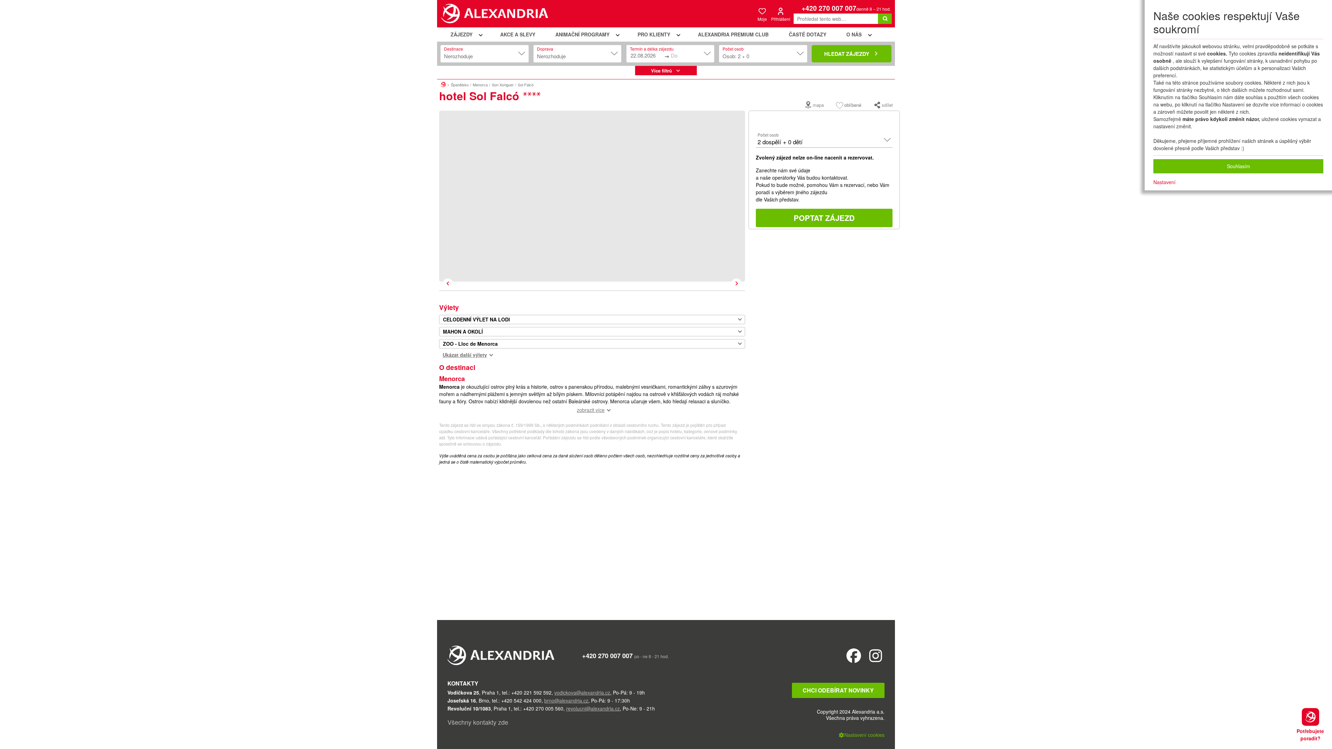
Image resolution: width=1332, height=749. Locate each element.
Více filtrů (661, 70)
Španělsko (460, 84)
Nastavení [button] (1164, 182)
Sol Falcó (525, 84)
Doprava (545, 49)
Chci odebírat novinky (838, 690)
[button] (465, 34)
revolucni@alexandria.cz (593, 708)
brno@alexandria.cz (566, 700)
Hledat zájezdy (846, 54)
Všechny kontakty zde (477, 721)
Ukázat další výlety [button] (465, 354)
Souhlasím (1238, 166)
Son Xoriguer (503, 84)
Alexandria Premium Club (733, 34)
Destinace (453, 49)
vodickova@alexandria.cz (582, 692)
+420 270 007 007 (829, 8)
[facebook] (854, 655)
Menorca (480, 84)
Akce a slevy (517, 34)
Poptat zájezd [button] (824, 217)
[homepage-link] (443, 83)
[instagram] (875, 655)
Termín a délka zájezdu (652, 49)
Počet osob (733, 49)
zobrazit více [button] (591, 409)
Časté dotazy (807, 34)
